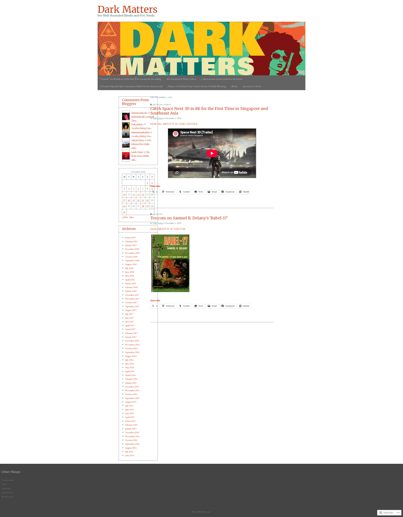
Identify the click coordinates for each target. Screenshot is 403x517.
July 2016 (129, 359)
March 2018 (130, 283)
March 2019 (130, 237)
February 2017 (131, 333)
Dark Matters (127, 9)
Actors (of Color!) (252, 86)
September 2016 (132, 352)
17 (124, 200)
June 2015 (129, 409)
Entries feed (6, 488)
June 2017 (129, 317)
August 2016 (130, 356)
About (234, 86)
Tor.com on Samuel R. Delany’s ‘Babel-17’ (189, 218)
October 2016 (131, 348)
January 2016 (130, 382)
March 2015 (130, 420)
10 (124, 194)
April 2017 (129, 325)
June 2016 (129, 363)
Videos (167, 104)
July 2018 (129, 268)
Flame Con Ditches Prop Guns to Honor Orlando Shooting (197, 86)
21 (143, 200)
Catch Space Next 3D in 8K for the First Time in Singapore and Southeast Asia (209, 111)
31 (124, 211)
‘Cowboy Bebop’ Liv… (141, 127)
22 (147, 200)
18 (129, 200)
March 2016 (130, 375)
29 (147, 205)
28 (143, 205)
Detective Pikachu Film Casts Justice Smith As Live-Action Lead (131, 86)
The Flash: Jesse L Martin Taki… (140, 155)
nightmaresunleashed (140, 132)
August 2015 (130, 401)
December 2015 (132, 386)
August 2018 (130, 264)
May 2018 (129, 275)
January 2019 (130, 245)
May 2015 (129, 413)
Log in (4, 484)
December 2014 (132, 432)
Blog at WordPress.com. (201, 512)
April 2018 (129, 279)
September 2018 (132, 260)
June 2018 (129, 271)
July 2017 (129, 313)
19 (134, 200)
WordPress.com (8, 496)
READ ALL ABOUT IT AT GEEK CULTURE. (174, 124)
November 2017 (132, 298)
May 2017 (129, 321)
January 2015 (130, 428)
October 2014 (131, 440)
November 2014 (132, 436)
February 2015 (131, 424)
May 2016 (129, 367)
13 (138, 194)
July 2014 (129, 451)
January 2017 (130, 336)
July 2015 (129, 405)
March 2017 (130, 329)
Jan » (131, 216)
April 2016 (129, 371)
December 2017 (132, 294)
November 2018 (132, 252)
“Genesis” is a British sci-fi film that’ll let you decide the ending (130, 79)
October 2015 (131, 394)
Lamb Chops (137, 151)
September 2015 (132, 398)
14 (143, 194)
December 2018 (132, 248)
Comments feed (8, 492)
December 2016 (132, 340)
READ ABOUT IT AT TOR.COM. (168, 229)
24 (124, 205)
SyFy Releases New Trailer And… (141, 143)
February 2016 (131, 378)
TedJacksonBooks (139, 112)
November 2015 (132, 390)
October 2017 (131, 302)
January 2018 (130, 290)
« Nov (125, 216)
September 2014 (132, 443)
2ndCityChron (137, 139)
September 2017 (132, 306)
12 (134, 194)
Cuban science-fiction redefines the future (222, 79)
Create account (8, 480)
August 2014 (130, 447)
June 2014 (129, 455)
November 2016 (132, 344)
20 (138, 200)
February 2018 (131, 287)
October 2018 (131, 256)
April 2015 (129, 417)
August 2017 (130, 310)
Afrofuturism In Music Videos (181, 79)
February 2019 (131, 241)
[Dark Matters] (201, 48)
